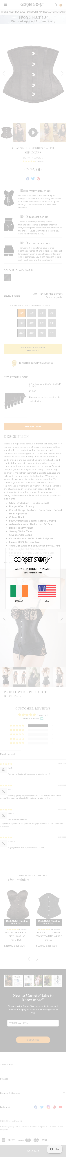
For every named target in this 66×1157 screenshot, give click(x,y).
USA (47, 601)
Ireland (19, 601)
